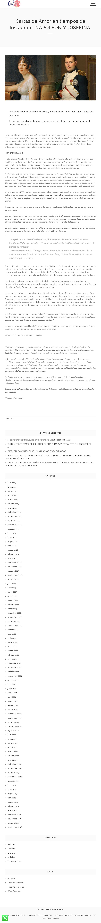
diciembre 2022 (14, 613)
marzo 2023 (13, 600)
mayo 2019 (12, 794)
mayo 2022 (12, 642)
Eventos (11, 853)
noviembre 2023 (15, 567)
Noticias (11, 857)
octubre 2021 (13, 672)
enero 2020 (12, 760)
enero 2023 (12, 609)
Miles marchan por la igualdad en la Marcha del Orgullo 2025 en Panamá (39, 440)
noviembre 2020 (15, 718)
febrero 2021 (13, 705)
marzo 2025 (13, 499)
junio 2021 (12, 688)
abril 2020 (12, 747)
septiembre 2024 (15, 525)
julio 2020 (12, 735)
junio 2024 (12, 537)
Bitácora (11, 844)
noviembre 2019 (15, 768)
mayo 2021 (12, 693)
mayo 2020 (12, 743)
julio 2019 (12, 785)
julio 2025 (12, 483)
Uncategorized (14, 861)
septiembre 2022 (15, 625)
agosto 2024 (13, 529)
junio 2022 (12, 638)
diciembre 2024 (14, 512)
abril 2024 (12, 546)
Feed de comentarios (17, 887)
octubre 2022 (13, 621)
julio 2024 (12, 533)
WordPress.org (14, 891)
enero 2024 (12, 558)
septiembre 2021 (15, 676)
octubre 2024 (13, 520)
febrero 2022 (13, 655)
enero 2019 (12, 810)
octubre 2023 (13, 571)
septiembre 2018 (15, 827)
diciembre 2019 (14, 764)
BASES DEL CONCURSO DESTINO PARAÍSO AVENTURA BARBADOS (37, 451)
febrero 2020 (13, 756)
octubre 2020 (13, 722)
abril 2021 (12, 697)
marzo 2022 (13, 651)
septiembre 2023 (15, 575)
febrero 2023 (13, 604)
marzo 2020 (13, 752)
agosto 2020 (13, 731)
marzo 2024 (13, 550)
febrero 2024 (13, 554)
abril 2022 (12, 646)
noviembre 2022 (15, 617)
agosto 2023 (13, 579)
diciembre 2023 (14, 562)
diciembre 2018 (14, 815)
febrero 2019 (13, 806)
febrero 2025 (13, 504)
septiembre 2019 (15, 777)
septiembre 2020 (15, 726)
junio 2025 (12, 487)
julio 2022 (12, 634)
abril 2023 (12, 596)
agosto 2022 (13, 630)
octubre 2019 (13, 773)
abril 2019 (12, 798)
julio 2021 (12, 684)
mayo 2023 (12, 592)
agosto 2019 (13, 781)
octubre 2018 (13, 823)
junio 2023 (12, 588)
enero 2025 (12, 508)
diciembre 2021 (14, 663)
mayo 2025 (12, 491)
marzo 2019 (13, 802)
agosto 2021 (13, 680)
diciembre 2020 (14, 714)
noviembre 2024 (15, 516)
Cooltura (11, 849)
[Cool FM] (14, 4)
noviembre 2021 (14, 667)
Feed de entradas (15, 883)
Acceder (11, 878)
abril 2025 (12, 495)
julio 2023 (12, 583)
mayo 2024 (12, 541)
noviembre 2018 (14, 819)
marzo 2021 (12, 701)
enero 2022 (12, 659)
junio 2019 (12, 789)
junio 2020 (12, 739)
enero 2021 (12, 709)
